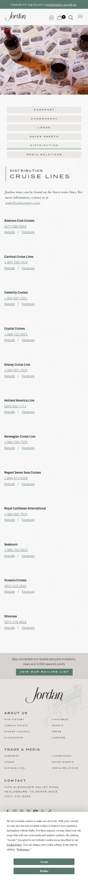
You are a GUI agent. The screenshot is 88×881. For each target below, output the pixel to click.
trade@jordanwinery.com (22, 202)
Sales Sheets (44, 136)
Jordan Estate (16, 725)
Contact (15, 781)
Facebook (28, 232)
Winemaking (13, 737)
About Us (16, 713)
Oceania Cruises (15, 580)
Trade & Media (22, 749)
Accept (44, 862)
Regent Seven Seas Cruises (22, 472)
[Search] (71, 18)
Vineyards (60, 719)
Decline (44, 871)
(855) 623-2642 (15, 586)
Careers (58, 737)
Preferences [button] (23, 849)
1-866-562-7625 (16, 514)
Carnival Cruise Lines (18, 256)
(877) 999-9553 (15, 226)
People (57, 725)
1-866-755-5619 (16, 550)
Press (57, 731)
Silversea (10, 616)
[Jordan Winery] (44, 694)
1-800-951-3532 (16, 370)
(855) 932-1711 (15, 406)
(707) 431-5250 (17, 796)
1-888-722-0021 (16, 334)
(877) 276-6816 (15, 622)
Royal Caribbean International (25, 508)
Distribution (44, 145)
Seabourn (11, 544)
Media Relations (44, 154)
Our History (14, 719)
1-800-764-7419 (16, 262)
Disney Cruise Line (17, 364)
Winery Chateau (17, 731)
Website (9, 232)
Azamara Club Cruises (19, 220)
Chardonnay (44, 118)
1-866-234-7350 (16, 442)
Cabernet (44, 109)
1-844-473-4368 (16, 478)
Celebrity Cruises (16, 292)
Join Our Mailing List (44, 671)
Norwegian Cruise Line (19, 436)
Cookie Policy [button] (14, 844)
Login (51, 17)
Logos (44, 127)
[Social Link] (7, 811)
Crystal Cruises (14, 328)
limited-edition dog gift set (61, 4)
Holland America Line (19, 400)
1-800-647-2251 (16, 298)
